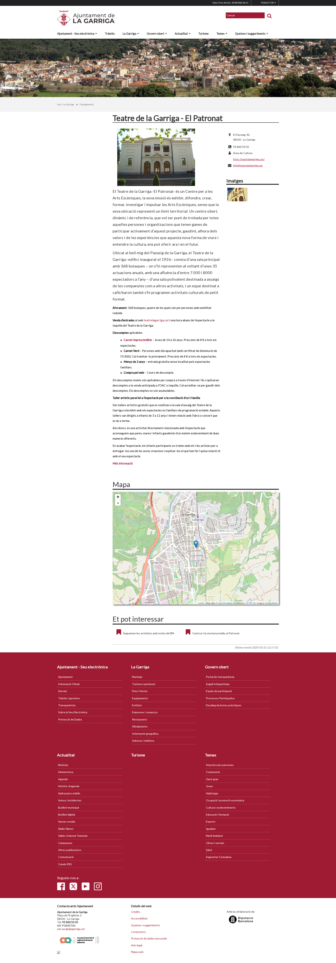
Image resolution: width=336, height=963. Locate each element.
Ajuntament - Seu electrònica (75, 33)
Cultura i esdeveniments (221, 807)
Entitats (137, 705)
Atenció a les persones (220, 765)
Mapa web (137, 951)
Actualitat (181, 33)
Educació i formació (217, 814)
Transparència (66, 705)
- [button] (118, 503)
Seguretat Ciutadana (218, 857)
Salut (209, 850)
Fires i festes (140, 691)
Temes (220, 33)
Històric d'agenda (68, 786)
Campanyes (65, 843)
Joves (209, 786)
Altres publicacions (69, 850)
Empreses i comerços (145, 712)
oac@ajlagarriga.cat (73, 929)
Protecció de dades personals (149, 938)
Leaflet (201, 603)
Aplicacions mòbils (69, 793)
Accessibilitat (139, 918)
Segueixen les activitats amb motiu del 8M (148, 633)
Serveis (62, 691)
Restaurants (139, 719)
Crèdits (135, 911)
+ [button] (118, 496)
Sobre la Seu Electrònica (72, 712)
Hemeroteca (65, 772)
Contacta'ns (138, 931)
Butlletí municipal (68, 807)
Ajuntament (65, 676)
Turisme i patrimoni (143, 684)
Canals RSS (65, 864)
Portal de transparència (220, 676)
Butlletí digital (66, 814)
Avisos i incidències (69, 800)
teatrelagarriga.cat (156, 320)
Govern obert (155, 33)
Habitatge (212, 793)
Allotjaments (140, 726)
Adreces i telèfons (143, 740)
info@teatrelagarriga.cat (248, 165)
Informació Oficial (69, 684)
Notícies (63, 765)
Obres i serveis (215, 843)
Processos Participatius (220, 698)
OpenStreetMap (225, 603)
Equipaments (87, 104)
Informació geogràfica (145, 733)
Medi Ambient (214, 835)
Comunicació (66, 857)
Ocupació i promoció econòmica (225, 800)
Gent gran (212, 779)
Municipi (137, 676)
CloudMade (272, 603)
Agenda (63, 779)
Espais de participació (219, 691)
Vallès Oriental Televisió (73, 835)
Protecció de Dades (70, 719)
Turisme (203, 33)
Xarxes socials (66, 821)
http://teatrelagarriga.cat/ (249, 159)
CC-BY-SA (251, 603)
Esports (210, 821)
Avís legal (136, 945)
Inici (59, 104)
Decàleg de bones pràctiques (223, 705)
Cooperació (213, 772)
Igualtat (211, 828)
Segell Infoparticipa (217, 684)
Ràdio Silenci (65, 828)
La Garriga (129, 33)
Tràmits (110, 33)
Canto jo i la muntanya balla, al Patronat (216, 633)
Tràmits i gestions (69, 698)
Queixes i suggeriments (250, 33)
